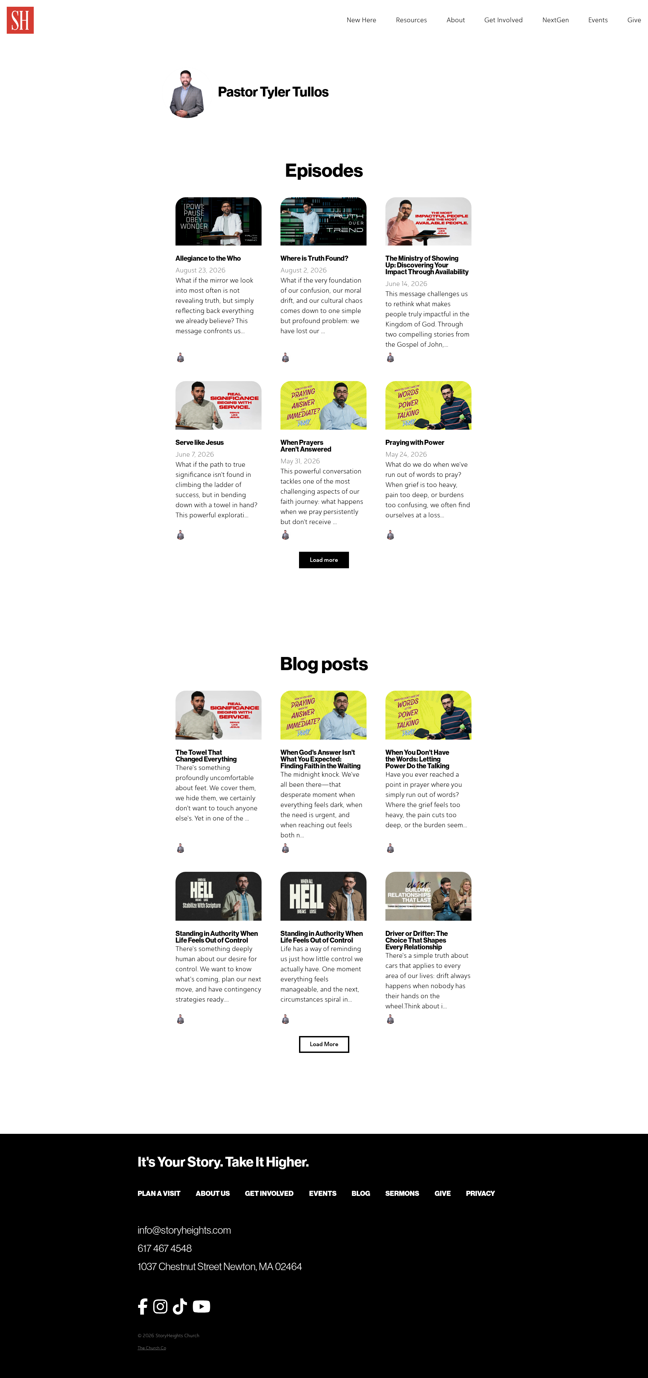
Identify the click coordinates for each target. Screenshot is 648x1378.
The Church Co (152, 1347)
